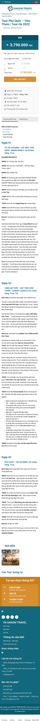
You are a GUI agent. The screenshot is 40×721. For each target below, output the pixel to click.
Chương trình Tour (9, 119)
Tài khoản (7, 2)
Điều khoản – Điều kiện (10, 641)
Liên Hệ (5, 632)
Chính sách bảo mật (10, 644)
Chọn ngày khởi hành (11, 59)
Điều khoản (23, 119)
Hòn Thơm (6, 132)
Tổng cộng (8, 73)
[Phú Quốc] (10, 557)
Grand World (7, 129)
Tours (12, 14)
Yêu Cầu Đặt (20, 79)
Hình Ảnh (6, 629)
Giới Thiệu (6, 626)
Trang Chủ (5, 14)
